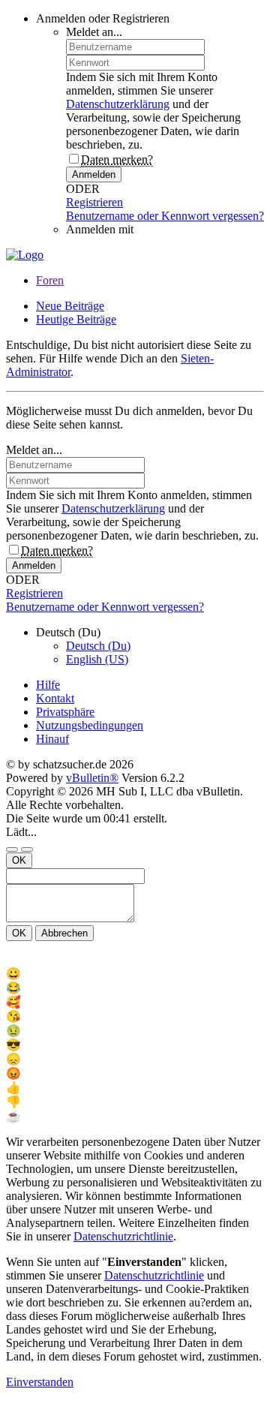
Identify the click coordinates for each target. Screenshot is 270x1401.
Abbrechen (64, 933)
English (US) (97, 659)
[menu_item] (135, 974)
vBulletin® (92, 777)
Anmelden (94, 174)
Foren (50, 280)
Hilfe (48, 684)
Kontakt (55, 698)
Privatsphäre (65, 711)
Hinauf (52, 738)
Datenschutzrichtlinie (123, 1236)
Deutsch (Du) (98, 645)
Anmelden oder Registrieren (103, 18)
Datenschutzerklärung (118, 104)
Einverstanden (40, 1381)
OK (19, 860)
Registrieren (94, 202)
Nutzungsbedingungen (89, 725)
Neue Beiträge (70, 305)
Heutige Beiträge (76, 319)
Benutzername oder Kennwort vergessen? (165, 215)
